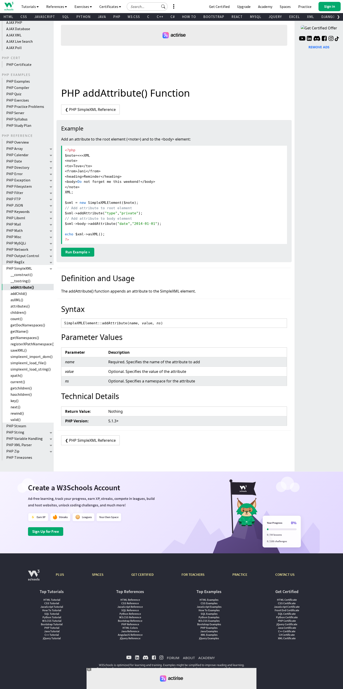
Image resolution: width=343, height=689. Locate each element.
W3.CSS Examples (209, 620)
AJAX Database (18, 28)
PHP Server (15, 112)
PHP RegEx (15, 262)
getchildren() (21, 388)
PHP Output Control (22, 255)
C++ (160, 16)
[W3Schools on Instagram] (331, 39)
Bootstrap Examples (209, 624)
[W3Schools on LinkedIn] (309, 39)
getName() (19, 331)
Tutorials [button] (29, 6)
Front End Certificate (287, 610)
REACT (237, 16)
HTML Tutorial (51, 599)
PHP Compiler (17, 87)
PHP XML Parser (19, 444)
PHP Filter (14, 192)
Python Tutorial (51, 617)
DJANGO (328, 16)
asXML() (16, 299)
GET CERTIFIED (142, 574)
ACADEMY (206, 657)
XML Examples (209, 634)
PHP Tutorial (51, 627)
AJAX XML (13, 35)
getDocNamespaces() (27, 325)
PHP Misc (13, 236)
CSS (24, 16)
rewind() (17, 413)
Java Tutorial (52, 631)
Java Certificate (287, 627)
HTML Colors (130, 627)
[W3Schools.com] (33, 577)
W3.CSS (134, 16)
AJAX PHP (14, 22)
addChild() (18, 293)
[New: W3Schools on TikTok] (337, 39)
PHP (116, 16)
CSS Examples (209, 603)
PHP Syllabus (17, 119)
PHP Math (14, 230)
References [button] (55, 6)
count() (16, 318)
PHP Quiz (13, 94)
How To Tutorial (51, 610)
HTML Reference (130, 599)
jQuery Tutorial (52, 638)
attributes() (20, 306)
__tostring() (20, 281)
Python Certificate (287, 617)
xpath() (16, 375)
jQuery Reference (130, 638)
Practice (305, 6)
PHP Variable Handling (24, 438)
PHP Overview (17, 142)
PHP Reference (130, 624)
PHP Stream (16, 426)
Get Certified (219, 6)
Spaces (285, 6)
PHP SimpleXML (19, 268)
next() (15, 407)
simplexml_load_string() (30, 369)
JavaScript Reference (130, 606)
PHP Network (17, 249)
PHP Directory (17, 167)
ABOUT (189, 657)
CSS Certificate (287, 603)
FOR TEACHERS (193, 574)
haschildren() (21, 394)
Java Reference (130, 631)
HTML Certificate (287, 599)
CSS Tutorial (51, 603)
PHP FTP (13, 199)
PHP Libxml (15, 218)
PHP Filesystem (19, 186)
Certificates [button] (109, 6)
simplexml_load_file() (28, 362)
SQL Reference (130, 610)
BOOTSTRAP (213, 16)
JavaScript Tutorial (51, 606)
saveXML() (18, 350)
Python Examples (209, 617)
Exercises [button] (82, 6)
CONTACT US (284, 574)
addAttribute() (22, 287)
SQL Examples (209, 613)
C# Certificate (287, 634)
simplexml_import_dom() (31, 356)
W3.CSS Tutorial (51, 620)
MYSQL (255, 16)
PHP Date (14, 161)
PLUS (60, 574)
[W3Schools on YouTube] (302, 39)
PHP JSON (14, 205)
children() (18, 312)
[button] (163, 7)
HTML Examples (209, 599)
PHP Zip (12, 451)
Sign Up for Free (45, 531)
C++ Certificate (286, 631)
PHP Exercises (17, 100)
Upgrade (244, 6)
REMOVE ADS (318, 47)
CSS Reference (130, 603)
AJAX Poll (14, 47)
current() (17, 381)
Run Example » (77, 251)
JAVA (102, 16)
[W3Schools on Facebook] (324, 39)
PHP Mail (13, 224)
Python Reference (130, 613)
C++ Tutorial (52, 634)
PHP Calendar (17, 154)
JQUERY (275, 16)
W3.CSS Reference (130, 617)
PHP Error (14, 173)
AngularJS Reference (130, 634)
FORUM (173, 657)
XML (310, 16)
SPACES (97, 574)
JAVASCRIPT (44, 16)
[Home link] (9, 6)
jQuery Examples (209, 638)
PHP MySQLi (16, 243)
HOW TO (189, 16)
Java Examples (209, 631)
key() (14, 400)
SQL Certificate (287, 613)
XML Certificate (287, 638)
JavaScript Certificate (287, 606)
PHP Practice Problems (25, 106)
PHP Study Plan (18, 125)
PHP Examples (18, 81)
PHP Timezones (19, 457)
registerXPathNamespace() (32, 344)
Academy (265, 6)
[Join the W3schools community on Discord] (316, 39)
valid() (15, 419)
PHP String (15, 432)
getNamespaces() (24, 337)
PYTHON (83, 16)
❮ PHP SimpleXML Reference (90, 109)
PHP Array (14, 148)
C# (173, 16)
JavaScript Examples (209, 606)
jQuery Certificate (286, 624)
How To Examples (209, 610)
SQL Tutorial (51, 613)
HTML (8, 16)
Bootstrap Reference (130, 620)
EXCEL (294, 16)
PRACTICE (239, 574)
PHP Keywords (18, 211)
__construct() (21, 274)
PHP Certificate (19, 64)
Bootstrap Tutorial (52, 624)
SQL (65, 16)
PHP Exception (18, 180)
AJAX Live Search (19, 41)
